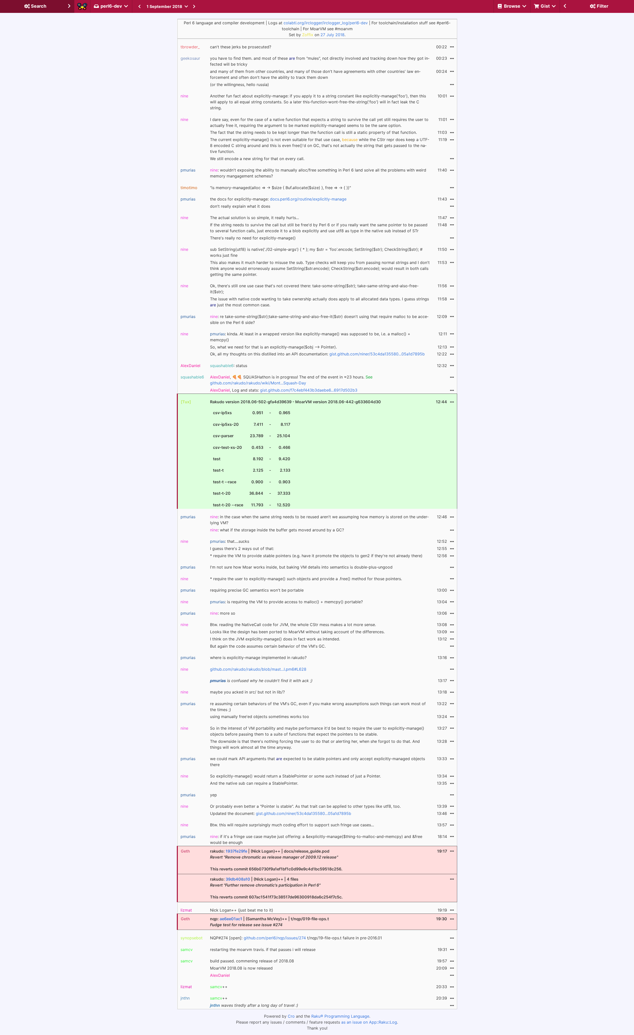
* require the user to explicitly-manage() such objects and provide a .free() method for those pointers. (306, 578)
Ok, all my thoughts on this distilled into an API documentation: (317, 353)
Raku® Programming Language (340, 1016)
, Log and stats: (283, 390)
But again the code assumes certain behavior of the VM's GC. (268, 646)
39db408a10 (238, 879)
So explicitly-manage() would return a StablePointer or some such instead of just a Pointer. (295, 776)
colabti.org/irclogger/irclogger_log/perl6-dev (326, 22)
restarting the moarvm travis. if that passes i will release (263, 949)
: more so (222, 613)
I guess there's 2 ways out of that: (242, 548)
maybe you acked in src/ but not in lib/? (247, 692)
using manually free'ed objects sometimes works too (259, 716)
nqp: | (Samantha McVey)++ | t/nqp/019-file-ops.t (269, 921)
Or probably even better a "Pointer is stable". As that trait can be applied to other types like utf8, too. (305, 806)
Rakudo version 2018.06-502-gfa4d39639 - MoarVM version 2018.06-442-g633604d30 (295, 453)
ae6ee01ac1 (231, 918)
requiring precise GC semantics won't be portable (257, 590)
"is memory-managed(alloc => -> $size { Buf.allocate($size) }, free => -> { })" (280, 187)
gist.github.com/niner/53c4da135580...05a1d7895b (377, 353)
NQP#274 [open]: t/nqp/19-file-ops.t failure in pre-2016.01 (296, 937)
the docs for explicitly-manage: (278, 199)
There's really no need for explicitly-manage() (253, 237)
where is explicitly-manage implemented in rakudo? (258, 657)
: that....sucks (229, 541)
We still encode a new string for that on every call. (257, 158)
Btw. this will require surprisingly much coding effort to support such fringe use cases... (292, 824)
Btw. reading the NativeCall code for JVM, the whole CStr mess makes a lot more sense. (293, 624)
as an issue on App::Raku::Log (369, 1022)
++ (219, 986)
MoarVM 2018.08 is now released (241, 968)
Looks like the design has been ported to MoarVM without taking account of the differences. (297, 631)
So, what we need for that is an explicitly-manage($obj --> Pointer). (273, 347)
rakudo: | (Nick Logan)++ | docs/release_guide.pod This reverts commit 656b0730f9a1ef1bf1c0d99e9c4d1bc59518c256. (276, 860)
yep (213, 794)
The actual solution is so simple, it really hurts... (254, 217)
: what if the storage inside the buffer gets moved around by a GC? (277, 529)
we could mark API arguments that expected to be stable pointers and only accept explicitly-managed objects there (317, 761)
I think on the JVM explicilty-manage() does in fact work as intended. (275, 638)
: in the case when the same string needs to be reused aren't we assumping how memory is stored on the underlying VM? (319, 519)
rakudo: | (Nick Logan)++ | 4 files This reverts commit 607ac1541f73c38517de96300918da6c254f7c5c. (276, 888)
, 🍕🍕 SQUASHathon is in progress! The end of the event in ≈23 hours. (291, 379)
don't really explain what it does (240, 206)
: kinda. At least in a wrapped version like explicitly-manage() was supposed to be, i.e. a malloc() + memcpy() (310, 336)
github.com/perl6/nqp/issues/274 (275, 937)
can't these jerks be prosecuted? (240, 46)
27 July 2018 (332, 34)
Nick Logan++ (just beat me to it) (241, 910)
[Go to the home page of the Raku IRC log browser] (82, 6)
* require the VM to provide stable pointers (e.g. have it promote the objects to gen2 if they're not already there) (316, 555)
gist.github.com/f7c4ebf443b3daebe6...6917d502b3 (308, 390)
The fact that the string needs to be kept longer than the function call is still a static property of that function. (313, 132)
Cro (291, 1016)
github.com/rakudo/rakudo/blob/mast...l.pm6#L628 (258, 669)
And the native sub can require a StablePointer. (254, 783)
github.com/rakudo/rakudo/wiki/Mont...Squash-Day (258, 382)
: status (228, 365)
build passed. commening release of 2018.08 (252, 960)
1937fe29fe (236, 851)
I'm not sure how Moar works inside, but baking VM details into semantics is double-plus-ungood (301, 567)
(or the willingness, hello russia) (239, 84)
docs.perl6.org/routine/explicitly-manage (308, 199)
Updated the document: (280, 813)
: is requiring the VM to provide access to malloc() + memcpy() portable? (286, 601)
